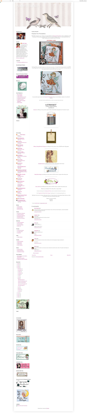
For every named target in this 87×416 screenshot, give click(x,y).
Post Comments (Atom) (39, 256)
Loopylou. (36, 215)
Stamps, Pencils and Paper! (22, 195)
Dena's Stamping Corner (22, 166)
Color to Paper (20, 159)
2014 (18, 266)
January (19, 291)
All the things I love (21, 138)
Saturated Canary (41, 163)
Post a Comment (35, 253)
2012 (18, 292)
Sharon (35, 246)
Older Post (68, 255)
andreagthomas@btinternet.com (22, 62)
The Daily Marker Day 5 (21, 185)
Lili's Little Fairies (20, 231)
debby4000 (36, 230)
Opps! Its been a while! (21, 149)
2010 (18, 295)
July (19, 275)
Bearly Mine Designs (38, 174)
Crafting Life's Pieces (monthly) (22, 259)
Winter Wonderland (20, 250)
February (19, 289)
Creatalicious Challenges (21, 98)
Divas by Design (19, 223)
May (19, 278)
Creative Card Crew (20, 99)
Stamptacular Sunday (20, 251)
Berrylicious (20, 141)
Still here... (19, 135)
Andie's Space (27, 6)
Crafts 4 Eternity (19, 95)
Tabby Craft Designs (21, 198)
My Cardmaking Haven (21, 188)
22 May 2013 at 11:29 (37, 243)
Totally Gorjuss (19, 242)
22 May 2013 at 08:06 (37, 235)
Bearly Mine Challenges (21, 213)
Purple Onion (19, 167)
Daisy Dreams (20, 163)
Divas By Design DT (21, 279)
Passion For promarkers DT (22, 281)
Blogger (48, 408)
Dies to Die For (38, 186)
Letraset (34, 109)
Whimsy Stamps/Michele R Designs (40, 146)
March (19, 288)
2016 (18, 263)
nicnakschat (20, 191)
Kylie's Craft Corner (21, 181)
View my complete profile (20, 58)
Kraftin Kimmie (19, 243)
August (19, 274)
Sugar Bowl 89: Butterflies (21, 160)
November (20, 270)
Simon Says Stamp (20, 224)
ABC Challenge (19, 94)
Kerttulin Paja (20, 178)
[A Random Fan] (22, 90)
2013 (18, 267)
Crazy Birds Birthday (20, 176)
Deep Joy (19, 192)
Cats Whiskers (20, 155)
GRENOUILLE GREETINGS (22, 170)
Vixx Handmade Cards (21, 200)
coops (35, 238)
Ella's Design (36, 208)
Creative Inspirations (20, 222)
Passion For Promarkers (57, 35)
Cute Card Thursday (20, 230)
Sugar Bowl (40, 193)
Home (51, 255)
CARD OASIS (20, 148)
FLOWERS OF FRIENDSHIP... (22, 201)
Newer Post (34, 255)
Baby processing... (20, 182)
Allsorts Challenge (20, 241)
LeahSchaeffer (20, 184)
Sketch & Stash (19, 102)
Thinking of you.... (20, 189)
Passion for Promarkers (21, 218)
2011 (18, 294)
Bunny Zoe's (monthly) (20, 258)
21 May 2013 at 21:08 (37, 227)
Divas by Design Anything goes (22, 142)
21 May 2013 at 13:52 (37, 219)
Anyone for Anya (19, 249)
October (19, 271)
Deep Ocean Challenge (21, 215)
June (19, 277)
